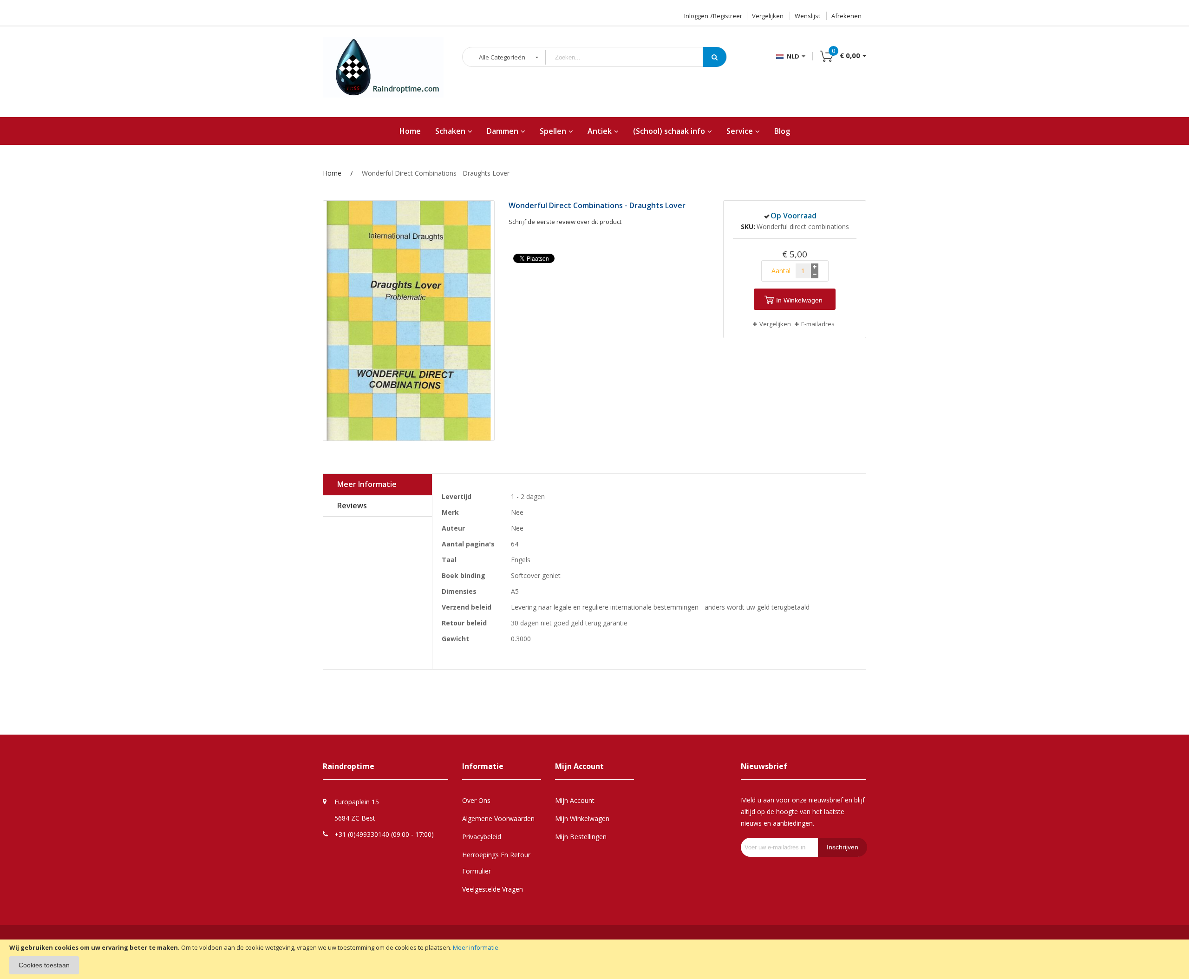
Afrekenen (846, 16)
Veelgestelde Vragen (492, 889)
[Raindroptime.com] (383, 72)
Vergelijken (768, 16)
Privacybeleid (481, 836)
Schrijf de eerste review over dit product (565, 221)
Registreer (727, 16)
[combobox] (631, 57)
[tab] (377, 484)
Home (332, 173)
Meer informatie (475, 947)
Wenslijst (807, 16)
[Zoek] (714, 57)
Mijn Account (574, 800)
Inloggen (696, 16)
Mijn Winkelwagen (582, 818)
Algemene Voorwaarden (498, 818)
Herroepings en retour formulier (496, 862)
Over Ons (476, 800)
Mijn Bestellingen (581, 836)
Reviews (352, 505)
